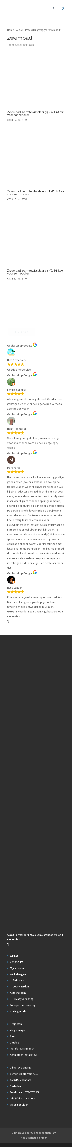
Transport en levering (23, 1005)
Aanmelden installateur (23, 1055)
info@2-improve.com (22, 1098)
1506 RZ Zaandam (20, 1080)
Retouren (18, 980)
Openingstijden (19, 1104)
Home (10, 30)
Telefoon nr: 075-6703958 (25, 1092)
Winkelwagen (18, 974)
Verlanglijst (16, 962)
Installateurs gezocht (22, 1048)
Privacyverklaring (23, 999)
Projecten (16, 1024)
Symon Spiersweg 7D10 (24, 1074)
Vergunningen (18, 1030)
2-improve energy (20, 1067)
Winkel (19, 30)
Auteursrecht (18, 992)
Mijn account (17, 968)
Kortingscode (18, 1011)
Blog (12, 1036)
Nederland (16, 1086)
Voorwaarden (20, 986)
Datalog (14, 1042)
